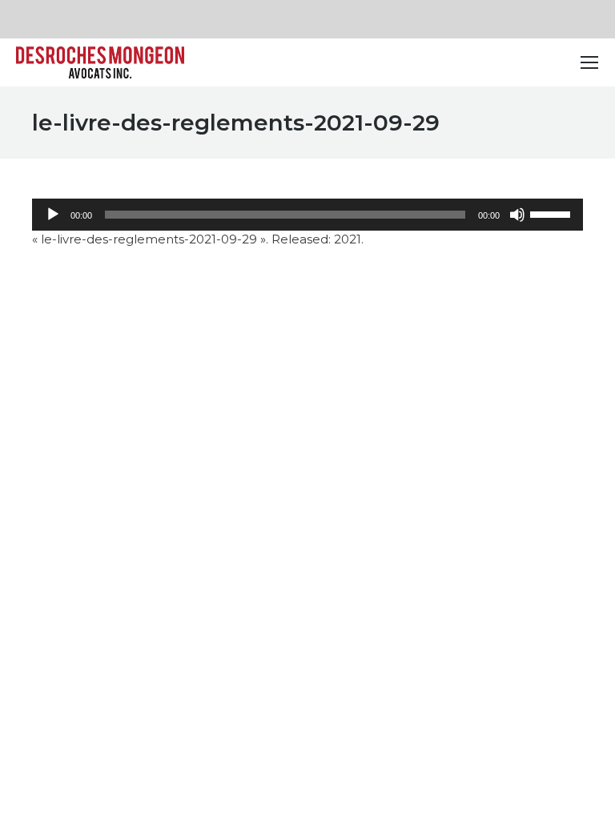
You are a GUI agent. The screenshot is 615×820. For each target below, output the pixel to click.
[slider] (552, 213)
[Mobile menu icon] (589, 62)
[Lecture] (53, 215)
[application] (307, 215)
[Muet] (517, 215)
